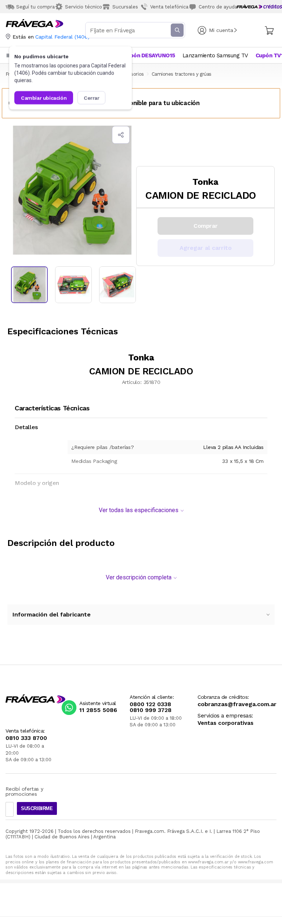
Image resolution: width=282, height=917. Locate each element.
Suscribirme (37, 808)
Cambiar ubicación (43, 98)
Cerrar (92, 98)
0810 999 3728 (150, 710)
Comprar (205, 225)
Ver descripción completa (138, 577)
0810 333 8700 (26, 738)
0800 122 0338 (150, 704)
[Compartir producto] (121, 135)
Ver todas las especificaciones (138, 510)
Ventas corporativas (225, 723)
